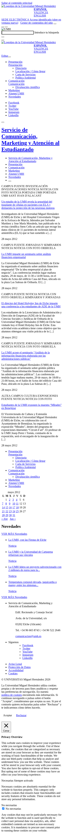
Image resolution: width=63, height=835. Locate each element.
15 (6, 507)
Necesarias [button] (7, 780)
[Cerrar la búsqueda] (2, 40)
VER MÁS (14, 533)
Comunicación (16, 80)
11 (17, 503)
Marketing (14, 90)
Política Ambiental (25, 77)
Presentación (15, 61)
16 (10, 507)
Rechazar (21, 715)
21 (3, 511)
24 (13, 511)
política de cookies (11, 694)
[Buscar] (2, 36)
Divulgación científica (27, 87)
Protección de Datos (19, 667)
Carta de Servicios (25, 74)
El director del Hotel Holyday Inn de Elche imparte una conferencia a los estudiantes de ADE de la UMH (31, 305)
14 (3, 507)
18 (17, 507)
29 (6, 515)
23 (10, 511)
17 (13, 507)
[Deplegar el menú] (9, 181)
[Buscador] (55, 23)
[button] (15, 64)
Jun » (13, 518)
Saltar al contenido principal (16, 2)
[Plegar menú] (9, 56)
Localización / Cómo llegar (30, 71)
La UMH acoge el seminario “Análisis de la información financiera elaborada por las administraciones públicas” (25, 355)
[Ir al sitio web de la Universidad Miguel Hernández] (28, 6)
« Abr (4, 518)
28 (3, 515)
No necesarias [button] (9, 805)
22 (6, 511)
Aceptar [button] (7, 715)
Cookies (13, 673)
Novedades (14, 96)
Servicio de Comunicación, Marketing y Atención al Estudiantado (30, 139)
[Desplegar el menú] (6, 26)
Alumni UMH (16, 93)
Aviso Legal (15, 663)
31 (13, 515)
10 (13, 503)
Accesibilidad (15, 670)
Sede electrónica (15, 19)
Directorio (21, 68)
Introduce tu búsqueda (46, 32)
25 (17, 511)
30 (10, 515)
